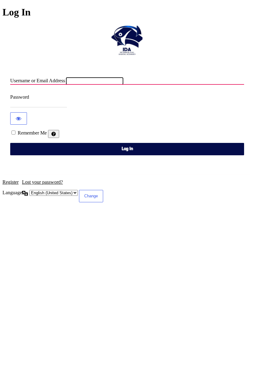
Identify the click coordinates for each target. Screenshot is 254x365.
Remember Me (32, 132)
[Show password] (18, 118)
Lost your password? (42, 182)
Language (12, 192)
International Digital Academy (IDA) (127, 41)
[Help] (53, 134)
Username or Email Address (37, 80)
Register (10, 182)
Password (19, 97)
